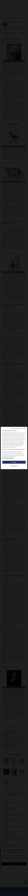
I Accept (14, 462)
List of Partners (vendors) (7, 458)
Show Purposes (14, 466)
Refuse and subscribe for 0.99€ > (19, 428)
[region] (14, 448)
